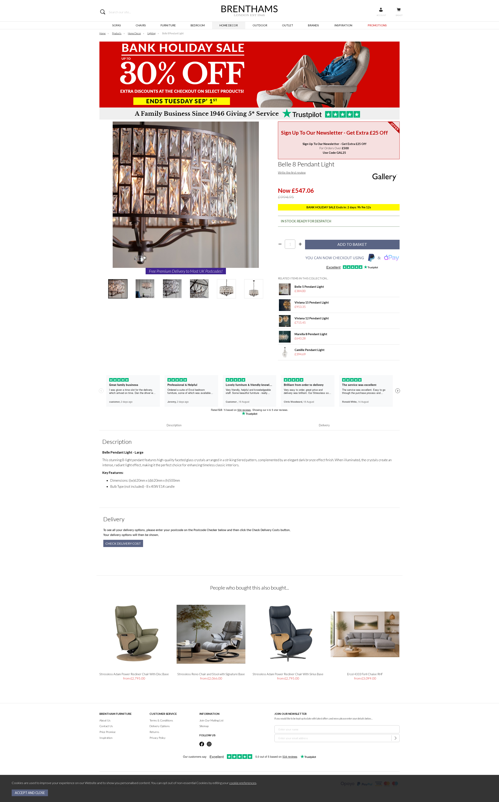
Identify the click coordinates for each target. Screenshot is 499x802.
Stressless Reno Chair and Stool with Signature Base (211, 674)
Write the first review (292, 172)
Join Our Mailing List (211, 720)
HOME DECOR (228, 25)
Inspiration (105, 737)
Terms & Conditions (161, 720)
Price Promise (107, 732)
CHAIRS (141, 25)
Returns (154, 732)
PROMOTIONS (377, 25)
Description (174, 425)
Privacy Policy (157, 737)
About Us (105, 720)
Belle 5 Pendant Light (309, 286)
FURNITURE (168, 25)
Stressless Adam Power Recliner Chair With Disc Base (134, 674)
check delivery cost (123, 543)
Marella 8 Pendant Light (311, 334)
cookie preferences (242, 783)
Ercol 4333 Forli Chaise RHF (365, 674)
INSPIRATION (343, 25)
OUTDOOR (260, 25)
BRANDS (313, 25)
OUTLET (287, 25)
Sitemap (204, 726)
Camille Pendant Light (310, 350)
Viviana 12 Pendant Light (312, 318)
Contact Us (106, 726)
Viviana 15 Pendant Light (312, 302)
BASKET (399, 15)
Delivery (324, 425)
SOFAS (116, 25)
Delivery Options (160, 726)
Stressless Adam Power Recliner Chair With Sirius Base (288, 674)
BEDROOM (198, 25)
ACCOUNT (381, 15)
